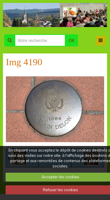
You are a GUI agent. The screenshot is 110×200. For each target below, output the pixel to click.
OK (72, 40)
